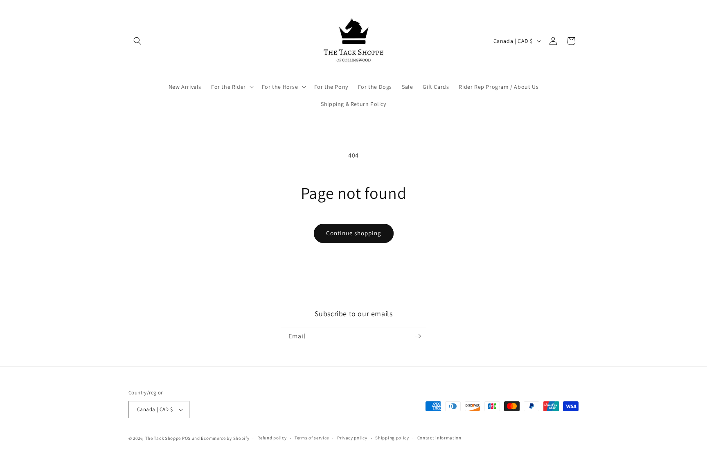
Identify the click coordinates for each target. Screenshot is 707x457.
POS (186, 438)
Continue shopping (353, 233)
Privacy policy (352, 438)
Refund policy (271, 438)
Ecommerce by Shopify (225, 438)
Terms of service (312, 438)
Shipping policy (392, 438)
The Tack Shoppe (163, 438)
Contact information (439, 438)
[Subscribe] (418, 336)
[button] (137, 41)
